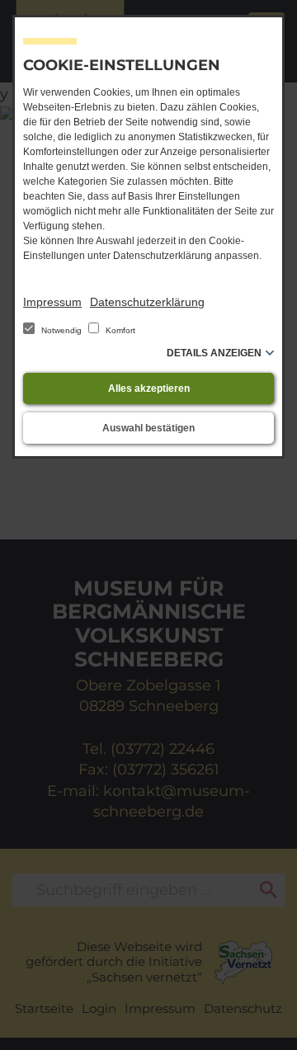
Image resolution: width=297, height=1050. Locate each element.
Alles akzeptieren (149, 388)
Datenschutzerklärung (147, 301)
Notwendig (61, 330)
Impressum (52, 301)
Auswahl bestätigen (148, 428)
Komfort (119, 330)
